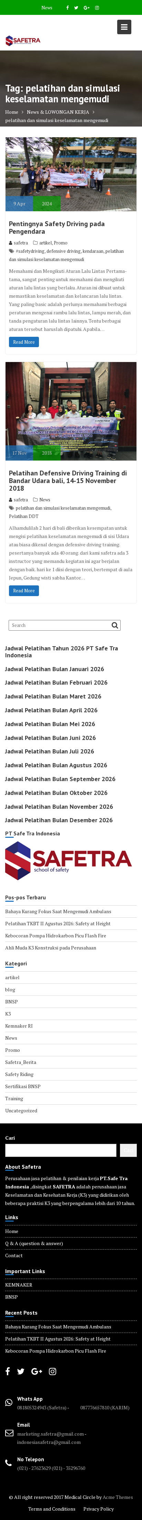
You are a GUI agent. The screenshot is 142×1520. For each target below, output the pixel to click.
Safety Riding (19, 1074)
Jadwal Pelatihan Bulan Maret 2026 (53, 696)
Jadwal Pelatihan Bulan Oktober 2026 (56, 793)
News (46, 7)
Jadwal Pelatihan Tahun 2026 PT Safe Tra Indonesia (61, 651)
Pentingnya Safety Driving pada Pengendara (57, 227)
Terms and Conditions (51, 1508)
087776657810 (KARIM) (105, 1407)
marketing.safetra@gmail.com (50, 1433)
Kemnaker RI (19, 1025)
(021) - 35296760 (68, 1468)
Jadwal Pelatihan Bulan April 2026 (51, 710)
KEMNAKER (18, 1284)
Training (14, 1098)
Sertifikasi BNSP (23, 1086)
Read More (24, 342)
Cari (10, 1137)
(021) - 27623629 (34, 1468)
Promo (61, 243)
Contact (14, 1255)
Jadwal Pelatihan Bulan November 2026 (59, 806)
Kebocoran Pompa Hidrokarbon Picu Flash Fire (55, 935)
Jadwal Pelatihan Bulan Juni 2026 (50, 738)
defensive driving (64, 251)
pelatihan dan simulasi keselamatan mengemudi (63, 508)
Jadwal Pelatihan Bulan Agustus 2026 (56, 765)
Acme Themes (118, 1497)
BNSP (11, 1001)
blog (10, 989)
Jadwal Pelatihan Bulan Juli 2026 (49, 751)
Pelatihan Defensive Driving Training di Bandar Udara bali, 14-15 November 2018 (68, 481)
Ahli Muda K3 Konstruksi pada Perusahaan (50, 947)
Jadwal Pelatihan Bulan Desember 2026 (59, 820)
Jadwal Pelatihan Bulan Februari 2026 (56, 682)
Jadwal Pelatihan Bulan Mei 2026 (50, 724)
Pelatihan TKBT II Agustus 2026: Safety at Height (58, 923)
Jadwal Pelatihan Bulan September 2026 (60, 779)
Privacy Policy (98, 1508)
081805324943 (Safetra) (42, 1407)
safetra (21, 243)
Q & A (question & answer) (34, 1243)
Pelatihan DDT (24, 516)
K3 (8, 1013)
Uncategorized (21, 1110)
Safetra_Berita (20, 1062)
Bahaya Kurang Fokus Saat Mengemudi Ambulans (58, 911)
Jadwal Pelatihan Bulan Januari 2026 (54, 669)
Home (11, 1231)
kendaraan (93, 251)
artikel (45, 243)
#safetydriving (30, 251)
